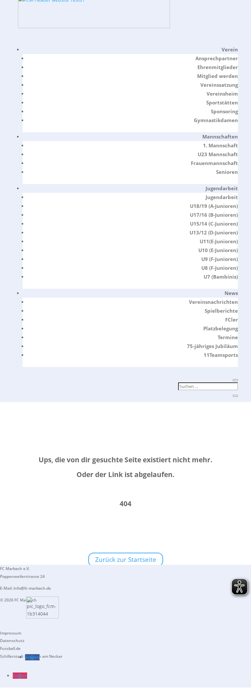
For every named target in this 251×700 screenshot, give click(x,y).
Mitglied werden (217, 76)
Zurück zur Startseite (125, 559)
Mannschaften (220, 136)
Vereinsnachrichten (213, 302)
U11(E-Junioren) (219, 241)
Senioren (227, 172)
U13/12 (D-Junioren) (214, 232)
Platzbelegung (220, 328)
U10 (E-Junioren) (218, 250)
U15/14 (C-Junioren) (214, 223)
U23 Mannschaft (218, 154)
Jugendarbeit (222, 188)
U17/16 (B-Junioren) (214, 215)
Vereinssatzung (219, 85)
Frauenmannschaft (214, 163)
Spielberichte (221, 310)
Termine (228, 337)
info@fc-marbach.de (32, 588)
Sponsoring (224, 111)
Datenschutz (12, 640)
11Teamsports (221, 355)
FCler (231, 319)
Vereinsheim (222, 93)
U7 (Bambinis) (221, 276)
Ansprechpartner (216, 58)
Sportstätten (222, 102)
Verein (230, 49)
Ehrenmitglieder (217, 67)
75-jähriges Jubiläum (212, 346)
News (231, 293)
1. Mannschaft (220, 145)
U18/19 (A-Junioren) (214, 206)
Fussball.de (10, 648)
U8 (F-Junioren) (219, 268)
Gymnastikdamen (216, 120)
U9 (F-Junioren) (219, 259)
